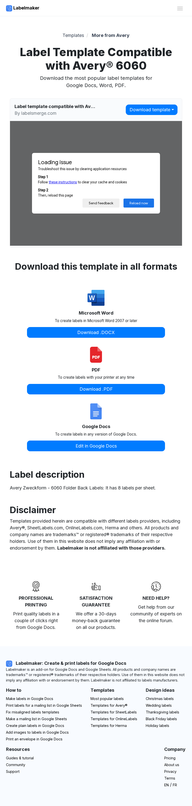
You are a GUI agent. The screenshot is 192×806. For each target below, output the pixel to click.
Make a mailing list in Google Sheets (36, 719)
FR (175, 785)
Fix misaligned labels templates (32, 712)
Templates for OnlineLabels (113, 719)
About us (171, 765)
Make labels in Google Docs (29, 698)
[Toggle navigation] (180, 7)
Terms (169, 778)
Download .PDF (96, 389)
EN (166, 785)
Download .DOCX (96, 332)
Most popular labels (107, 698)
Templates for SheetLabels (113, 712)
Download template (150, 109)
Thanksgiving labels (162, 712)
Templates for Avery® (109, 705)
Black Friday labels (161, 719)
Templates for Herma (108, 725)
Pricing (170, 758)
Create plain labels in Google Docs (35, 725)
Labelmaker (26, 7)
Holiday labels (157, 725)
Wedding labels (159, 705)
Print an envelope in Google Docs (34, 739)
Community (15, 765)
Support (13, 771)
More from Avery (111, 35)
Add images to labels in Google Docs (37, 732)
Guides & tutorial (20, 758)
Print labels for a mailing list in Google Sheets (44, 705)
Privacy (170, 771)
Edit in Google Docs (96, 446)
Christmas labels (160, 698)
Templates (73, 35)
